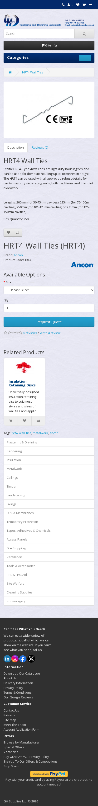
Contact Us (11, 710)
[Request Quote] (90, 5)
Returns (9, 715)
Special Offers (14, 747)
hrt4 (15, 433)
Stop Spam (11, 766)
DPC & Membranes (20, 513)
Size (8, 282)
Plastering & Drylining (22, 442)
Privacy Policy (13, 688)
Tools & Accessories (21, 566)
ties (28, 433)
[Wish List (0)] (77, 5)
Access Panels (17, 539)
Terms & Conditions (18, 692)
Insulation (14, 460)
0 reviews (30, 333)
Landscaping (16, 495)
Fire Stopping (16, 548)
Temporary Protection (22, 522)
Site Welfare (15, 583)
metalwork (40, 433)
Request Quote (49, 321)
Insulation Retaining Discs (22, 383)
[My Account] (70, 5)
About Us (10, 678)
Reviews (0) (40, 147)
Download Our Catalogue (22, 673)
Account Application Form (21, 729)
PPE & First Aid (17, 574)
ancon (54, 433)
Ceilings (12, 477)
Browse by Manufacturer (21, 742)
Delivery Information (18, 683)
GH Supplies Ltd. (15, 801)
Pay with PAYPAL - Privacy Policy (26, 756)
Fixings (11, 504)
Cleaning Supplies (20, 592)
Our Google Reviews (18, 697)
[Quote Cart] (84, 5)
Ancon (18, 255)
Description (15, 147)
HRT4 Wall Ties (32, 72)
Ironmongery (16, 601)
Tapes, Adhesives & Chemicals (29, 530)
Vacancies (11, 752)
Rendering (14, 451)
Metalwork (14, 469)
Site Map (10, 720)
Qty (6, 300)
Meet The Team (15, 725)
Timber (12, 486)
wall (22, 433)
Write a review (50, 333)
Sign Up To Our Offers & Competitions (31, 761)
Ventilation (14, 557)
